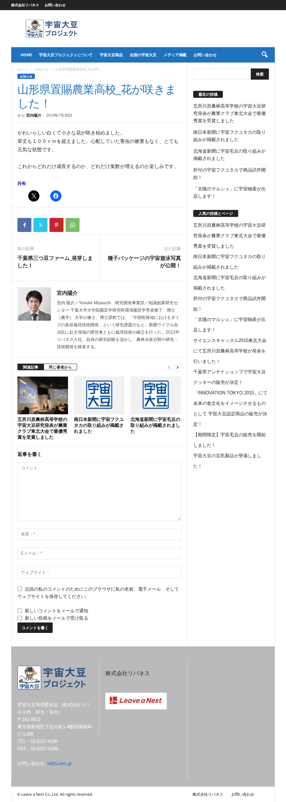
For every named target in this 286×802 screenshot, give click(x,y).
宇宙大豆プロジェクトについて (66, 54)
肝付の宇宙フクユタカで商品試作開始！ (229, 173)
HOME (26, 54)
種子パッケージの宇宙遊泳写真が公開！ (144, 261)
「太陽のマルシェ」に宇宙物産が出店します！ (229, 192)
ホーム (22, 69)
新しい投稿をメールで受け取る (56, 618)
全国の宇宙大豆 (143, 54)
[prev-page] (169, 367)
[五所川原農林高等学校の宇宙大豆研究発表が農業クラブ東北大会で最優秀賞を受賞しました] (42, 396)
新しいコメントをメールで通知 (56, 610)
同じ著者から (60, 367)
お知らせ (41, 69)
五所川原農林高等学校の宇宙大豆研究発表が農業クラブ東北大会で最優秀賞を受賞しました (42, 428)
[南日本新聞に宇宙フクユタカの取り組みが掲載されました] (99, 395)
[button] (264, 55)
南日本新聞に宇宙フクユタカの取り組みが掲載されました (99, 425)
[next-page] (177, 367)
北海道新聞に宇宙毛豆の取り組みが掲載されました (155, 425)
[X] (40, 225)
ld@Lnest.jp (59, 763)
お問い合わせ (55, 4)
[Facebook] (24, 225)
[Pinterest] (56, 225)
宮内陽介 (34, 115)
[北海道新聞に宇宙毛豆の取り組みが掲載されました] (155, 395)
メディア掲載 (175, 54)
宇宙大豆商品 (111, 54)
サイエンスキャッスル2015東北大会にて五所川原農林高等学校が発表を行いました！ (229, 351)
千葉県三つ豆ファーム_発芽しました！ (55, 261)
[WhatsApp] (73, 225)
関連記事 (30, 367)
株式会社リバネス (25, 4)
